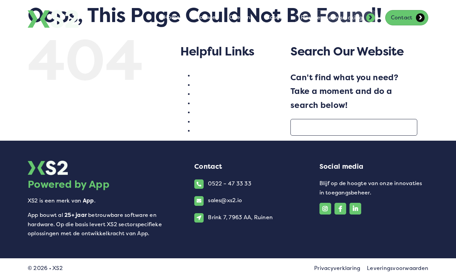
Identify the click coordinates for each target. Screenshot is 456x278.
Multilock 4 (209, 93)
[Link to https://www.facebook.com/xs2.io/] (340, 209)
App (88, 200)
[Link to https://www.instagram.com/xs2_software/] (325, 209)
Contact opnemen (219, 75)
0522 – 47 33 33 (229, 183)
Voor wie (205, 121)
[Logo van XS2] (53, 14)
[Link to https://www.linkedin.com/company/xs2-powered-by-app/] (355, 209)
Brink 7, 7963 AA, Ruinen (240, 217)
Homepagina (212, 84)
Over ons (206, 103)
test (199, 112)
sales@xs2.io (225, 200)
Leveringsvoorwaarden (397, 268)
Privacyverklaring (337, 268)
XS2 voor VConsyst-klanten (232, 130)
